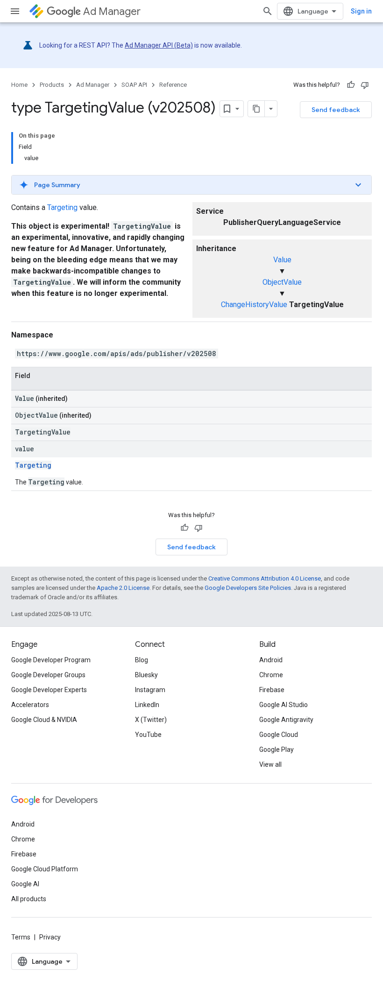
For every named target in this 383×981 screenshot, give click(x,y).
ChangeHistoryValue (254, 304)
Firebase (271, 690)
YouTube (148, 734)
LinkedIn (147, 704)
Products (52, 84)
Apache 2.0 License (123, 587)
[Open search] (267, 11)
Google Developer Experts (49, 690)
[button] (191, 184)
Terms (20, 937)
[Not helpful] (365, 85)
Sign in (361, 11)
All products (28, 899)
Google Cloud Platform (44, 869)
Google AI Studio (283, 704)
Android (271, 660)
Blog (141, 660)
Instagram (150, 690)
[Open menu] (15, 11)
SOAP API (134, 84)
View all (270, 764)
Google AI (25, 884)
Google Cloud (278, 734)
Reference (173, 84)
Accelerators (30, 704)
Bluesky (146, 675)
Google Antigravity (286, 719)
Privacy (50, 937)
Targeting (62, 207)
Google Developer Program (51, 660)
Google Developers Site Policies (248, 587)
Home (19, 84)
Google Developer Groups (48, 675)
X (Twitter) (151, 719)
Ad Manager (112, 11)
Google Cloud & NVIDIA (44, 719)
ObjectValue (282, 282)
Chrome (271, 675)
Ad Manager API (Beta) (159, 45)
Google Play (276, 749)
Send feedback (336, 109)
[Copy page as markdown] (256, 109)
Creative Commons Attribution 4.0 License (264, 578)
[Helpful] (351, 85)
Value (282, 259)
